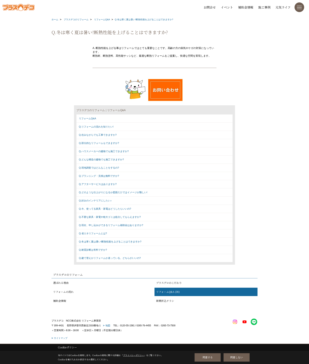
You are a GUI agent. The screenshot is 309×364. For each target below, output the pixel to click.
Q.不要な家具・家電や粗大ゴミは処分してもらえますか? (110, 217)
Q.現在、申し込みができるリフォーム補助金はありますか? (111, 225)
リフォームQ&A (87, 118)
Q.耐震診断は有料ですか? (93, 249)
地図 (107, 325)
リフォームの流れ (63, 292)
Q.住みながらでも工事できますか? (98, 134)
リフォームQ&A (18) (168, 292)
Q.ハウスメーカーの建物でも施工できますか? (104, 151)
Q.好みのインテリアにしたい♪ (95, 200)
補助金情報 (245, 7)
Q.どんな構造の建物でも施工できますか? (101, 159)
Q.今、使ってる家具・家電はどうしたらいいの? (105, 208)
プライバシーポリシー (133, 355)
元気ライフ (283, 7)
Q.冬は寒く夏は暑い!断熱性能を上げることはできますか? (110, 241)
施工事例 (264, 7)
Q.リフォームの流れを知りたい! (96, 126)
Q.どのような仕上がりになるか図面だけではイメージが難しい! (113, 192)
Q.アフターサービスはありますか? (98, 184)
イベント (227, 7)
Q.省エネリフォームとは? (93, 233)
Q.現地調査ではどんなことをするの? (99, 167)
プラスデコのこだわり (169, 283)
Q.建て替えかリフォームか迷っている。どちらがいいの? (110, 258)
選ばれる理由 (61, 283)
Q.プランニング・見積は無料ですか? (99, 176)
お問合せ (210, 7)
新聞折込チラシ (165, 301)
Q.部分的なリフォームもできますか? (99, 143)
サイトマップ (60, 338)
